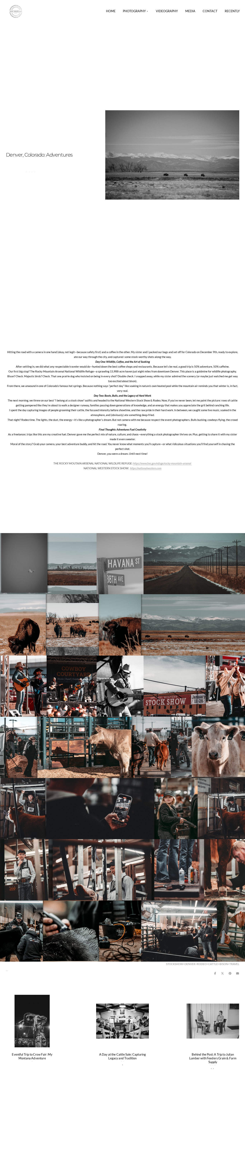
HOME (111, 11)
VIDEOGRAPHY (167, 11)
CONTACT (210, 11)
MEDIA (190, 11)
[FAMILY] (123, 1063)
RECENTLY (232, 11)
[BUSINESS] (215, 1067)
